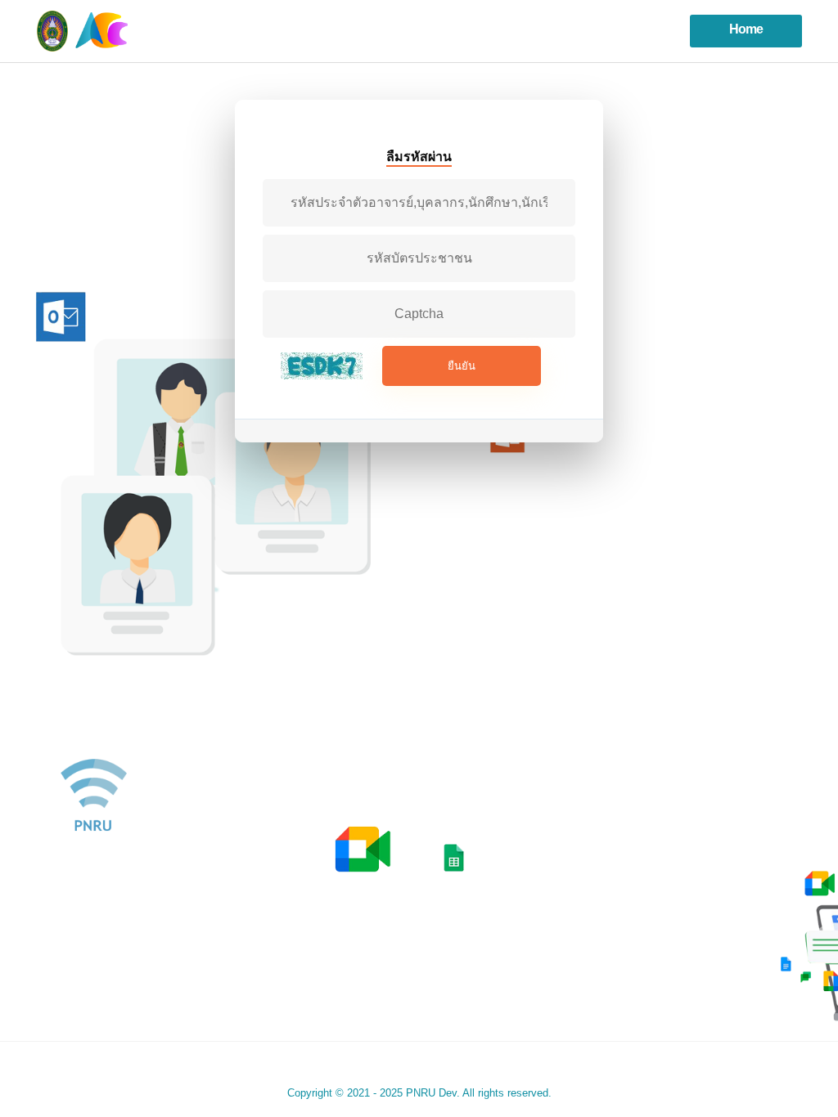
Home (746, 29)
